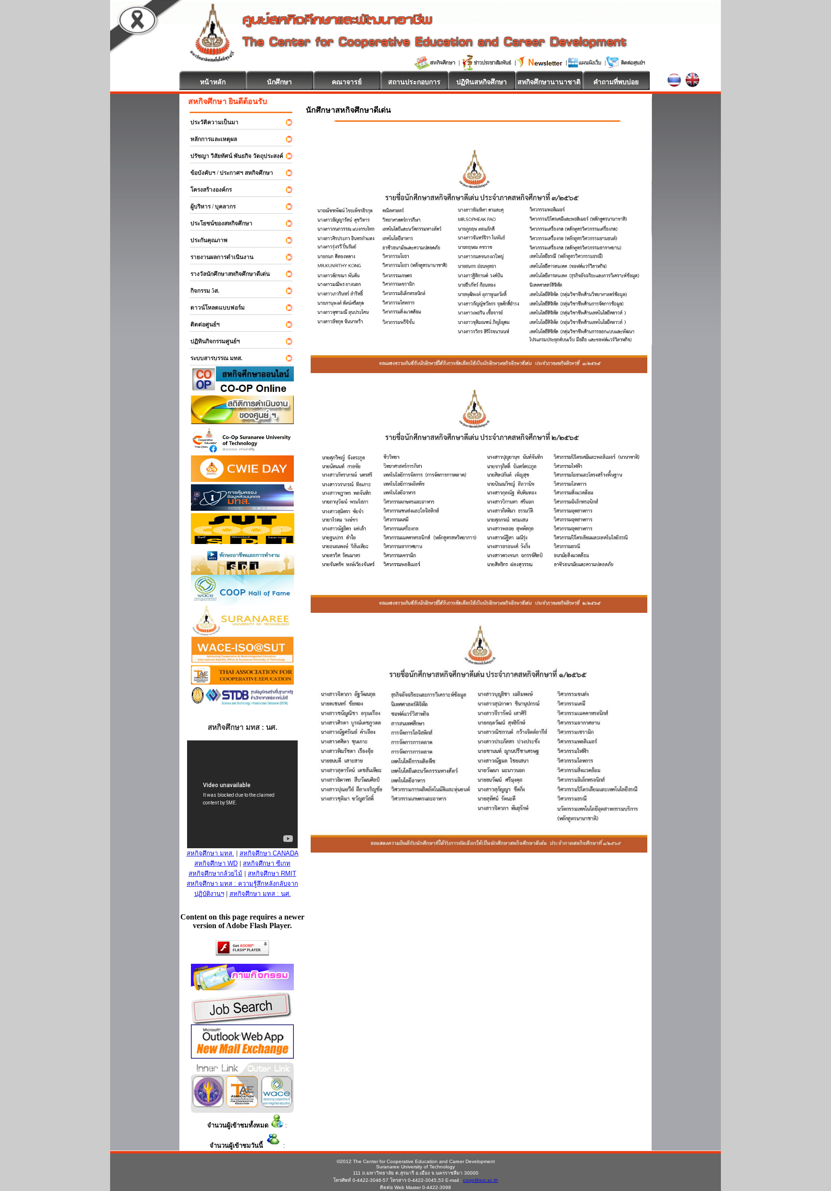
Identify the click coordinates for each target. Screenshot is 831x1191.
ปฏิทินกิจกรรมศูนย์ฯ (211, 341)
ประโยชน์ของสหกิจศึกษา (217, 223)
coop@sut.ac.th (480, 1180)
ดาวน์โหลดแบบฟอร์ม (213, 307)
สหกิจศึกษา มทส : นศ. (260, 893)
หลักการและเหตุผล (209, 139)
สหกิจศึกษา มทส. (210, 853)
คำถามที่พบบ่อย (616, 82)
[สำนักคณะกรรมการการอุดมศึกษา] (208, 1104)
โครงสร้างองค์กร (207, 189)
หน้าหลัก (213, 82)
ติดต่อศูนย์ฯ (201, 324)
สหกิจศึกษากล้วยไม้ (215, 873)
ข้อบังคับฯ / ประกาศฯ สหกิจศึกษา (227, 172)
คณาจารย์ (347, 82)
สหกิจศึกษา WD (216, 863)
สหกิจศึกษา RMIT (272, 873)
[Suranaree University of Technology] (242, 541)
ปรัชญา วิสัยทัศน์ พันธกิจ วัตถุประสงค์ (232, 156)
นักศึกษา (279, 82)
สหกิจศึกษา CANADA (269, 853)
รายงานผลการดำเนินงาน (217, 257)
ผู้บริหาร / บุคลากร (209, 206)
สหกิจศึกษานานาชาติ (548, 82)
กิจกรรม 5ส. (200, 290)
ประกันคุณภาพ (204, 240)
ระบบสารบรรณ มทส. (212, 358)
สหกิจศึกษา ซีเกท (266, 863)
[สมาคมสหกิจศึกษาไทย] (242, 1104)
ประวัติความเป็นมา (210, 122)
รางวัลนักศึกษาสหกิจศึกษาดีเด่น (226, 274)
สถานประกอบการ (414, 82)
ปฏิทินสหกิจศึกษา (481, 82)
